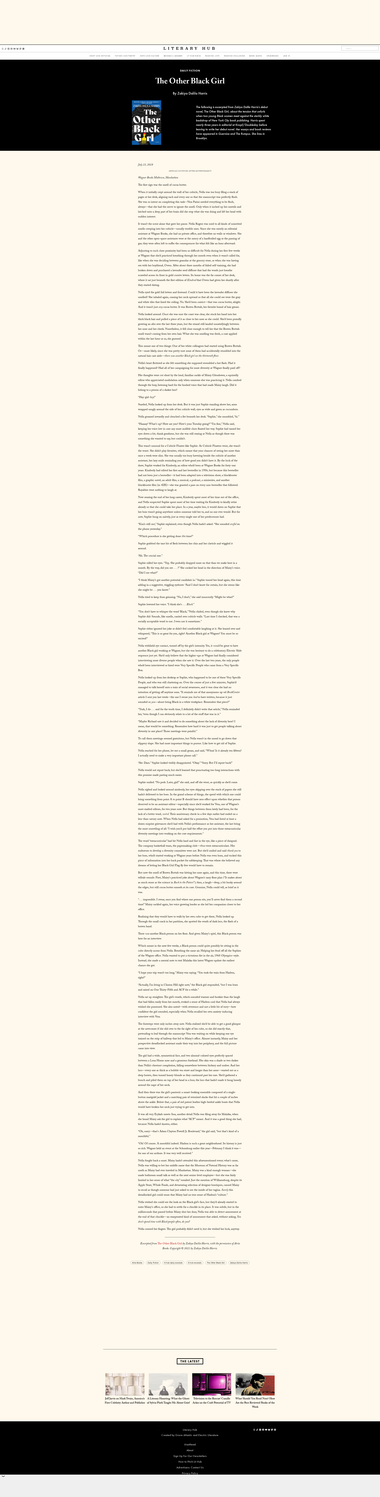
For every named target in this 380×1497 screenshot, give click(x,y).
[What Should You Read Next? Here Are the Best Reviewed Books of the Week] (255, 1392)
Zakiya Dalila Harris (239, 1262)
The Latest (190, 1361)
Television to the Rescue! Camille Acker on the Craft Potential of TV (212, 1401)
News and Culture (149, 56)
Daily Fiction (153, 1262)
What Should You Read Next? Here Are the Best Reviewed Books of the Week (255, 1403)
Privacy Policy (190, 1473)
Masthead (190, 1444)
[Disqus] (190, 1302)
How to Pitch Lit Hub (190, 1461)
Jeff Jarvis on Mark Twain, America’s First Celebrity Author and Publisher (125, 1401)
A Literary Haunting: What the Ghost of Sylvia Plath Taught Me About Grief (168, 1401)
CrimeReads (273, 56)
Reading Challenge (234, 56)
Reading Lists (212, 56)
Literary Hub (190, 48)
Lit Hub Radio (194, 56)
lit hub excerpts (195, 1262)
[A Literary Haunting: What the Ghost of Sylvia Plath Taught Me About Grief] (168, 1392)
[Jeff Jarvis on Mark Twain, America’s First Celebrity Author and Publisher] (124, 1392)
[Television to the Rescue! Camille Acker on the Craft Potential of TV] (211, 1392)
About (190, 1450)
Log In (286, 56)
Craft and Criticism (100, 56)
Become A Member (173, 56)
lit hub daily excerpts (173, 1262)
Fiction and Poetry (125, 56)
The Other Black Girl (169, 1243)
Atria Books (137, 1262)
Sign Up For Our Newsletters (190, 1456)
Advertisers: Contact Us (190, 1467)
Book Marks (255, 56)
